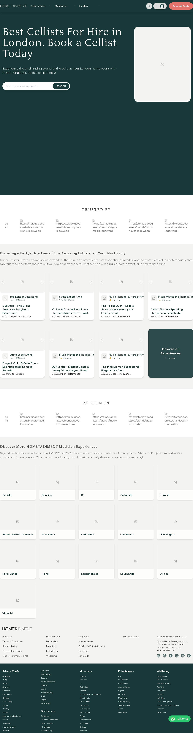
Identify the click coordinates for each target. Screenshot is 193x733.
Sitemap (15, 656)
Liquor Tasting (47, 723)
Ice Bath (160, 694)
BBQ (4, 680)
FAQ (25, 656)
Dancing (83, 680)
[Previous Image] (3, 282)
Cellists (82, 676)
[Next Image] (42, 282)
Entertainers (52, 651)
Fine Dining (7, 701)
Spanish (44, 685)
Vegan (43, 700)
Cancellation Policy (12, 651)
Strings (83, 727)
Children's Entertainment (92, 646)
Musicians (51, 646)
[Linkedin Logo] (183, 655)
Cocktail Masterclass (49, 719)
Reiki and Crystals (164, 701)
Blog (4, 656)
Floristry (121, 694)
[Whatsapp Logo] (164, 655)
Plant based (46, 674)
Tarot (120, 709)
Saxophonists (85, 719)
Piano (82, 716)
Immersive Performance (90, 694)
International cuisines (11, 716)
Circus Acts (123, 683)
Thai (43, 696)
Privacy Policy (9, 646)
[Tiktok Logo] (189, 655)
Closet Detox (162, 680)
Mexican (5, 730)
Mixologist (45, 727)
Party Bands (85, 712)
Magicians (122, 698)
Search (61, 86)
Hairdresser (161, 690)
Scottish (44, 678)
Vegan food (161, 712)
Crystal (121, 690)
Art (119, 676)
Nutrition (161, 698)
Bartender (45, 716)
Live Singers (85, 709)
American (6, 676)
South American (48, 681)
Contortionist (124, 687)
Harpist (83, 690)
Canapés (6, 690)
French (5, 705)
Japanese (6, 723)
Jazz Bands (85, 698)
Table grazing (47, 692)
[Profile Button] (160, 6)
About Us (7, 636)
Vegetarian (45, 703)
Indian (5, 712)
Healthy (5, 709)
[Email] (158, 655)
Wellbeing (51, 656)
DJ (81, 683)
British (5, 683)
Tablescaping (124, 705)
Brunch (5, 687)
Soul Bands (84, 723)
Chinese (5, 698)
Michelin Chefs (131, 636)
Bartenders (52, 641)
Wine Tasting (46, 730)
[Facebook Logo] (170, 655)
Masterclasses (86, 641)
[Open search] (149, 6)
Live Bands (84, 705)
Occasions (84, 651)
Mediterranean (8, 727)
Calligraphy (123, 680)
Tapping (160, 709)
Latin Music (85, 701)
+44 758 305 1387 (166, 650)
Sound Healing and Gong (168, 705)
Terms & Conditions (12, 641)
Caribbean (7, 694)
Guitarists (84, 687)
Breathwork (162, 676)
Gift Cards (84, 656)
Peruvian (45, 671)
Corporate (84, 636)
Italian (5, 719)
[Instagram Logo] (177, 655)
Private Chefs (53, 636)
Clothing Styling (164, 683)
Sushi (43, 689)
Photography (124, 701)
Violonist (83, 730)
